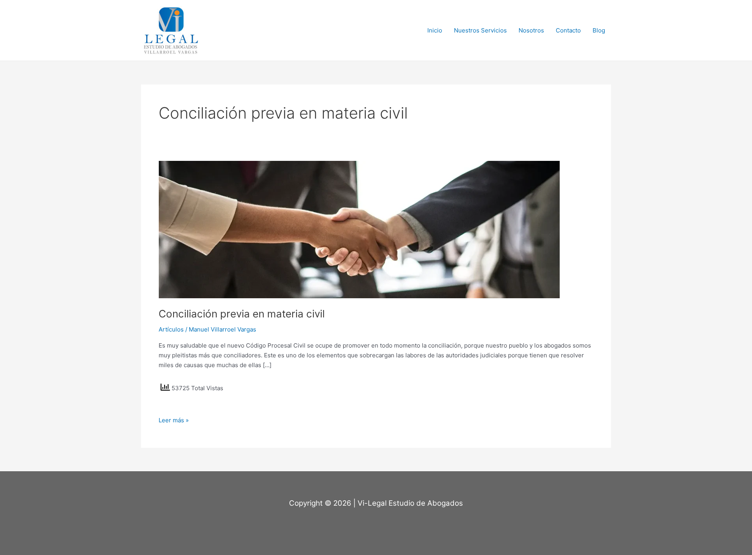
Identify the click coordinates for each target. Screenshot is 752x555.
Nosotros (531, 30)
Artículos (171, 329)
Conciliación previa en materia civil (242, 314)
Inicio (434, 30)
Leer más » (174, 420)
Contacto (568, 30)
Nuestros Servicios (480, 30)
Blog (599, 30)
